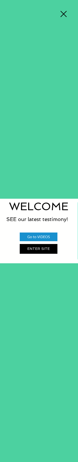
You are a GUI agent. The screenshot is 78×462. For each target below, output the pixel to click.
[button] (63, 14)
